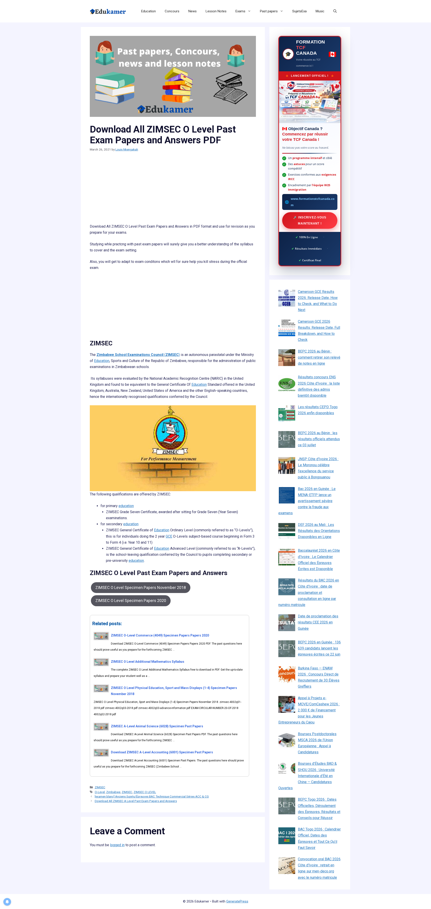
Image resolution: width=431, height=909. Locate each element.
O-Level (100, 792)
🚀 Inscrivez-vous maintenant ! (309, 220)
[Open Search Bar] (335, 11)
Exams (240, 11)
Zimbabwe (113, 792)
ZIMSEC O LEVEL (145, 792)
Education (148, 11)
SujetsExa (299, 11)
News (192, 11)
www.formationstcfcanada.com (312, 202)
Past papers (269, 11)
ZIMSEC (100, 787)
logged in (117, 845)
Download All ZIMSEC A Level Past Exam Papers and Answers (136, 801)
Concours (172, 11)
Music (320, 11)
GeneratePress (237, 901)
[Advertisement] (173, 190)
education (126, 506)
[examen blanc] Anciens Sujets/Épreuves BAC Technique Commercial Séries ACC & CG (152, 796)
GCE (169, 536)
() (138, 355)
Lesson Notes (216, 11)
